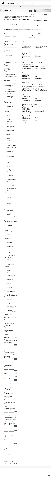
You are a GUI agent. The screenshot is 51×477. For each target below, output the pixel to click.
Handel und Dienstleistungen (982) (11, 302)
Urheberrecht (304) (9, 203)
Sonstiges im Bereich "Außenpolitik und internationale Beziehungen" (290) (11, 99)
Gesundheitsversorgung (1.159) (10, 165)
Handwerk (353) (9, 303)
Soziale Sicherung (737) (8, 238)
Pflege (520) (8, 166)
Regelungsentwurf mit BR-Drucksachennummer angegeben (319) (11, 321)
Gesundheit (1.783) (7, 161)
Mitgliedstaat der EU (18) (8, 405)
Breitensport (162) (9, 251)
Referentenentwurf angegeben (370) (9, 323)
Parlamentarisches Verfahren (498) (11, 112)
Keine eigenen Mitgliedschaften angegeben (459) (11, 340)
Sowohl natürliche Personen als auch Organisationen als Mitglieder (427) (9, 353)
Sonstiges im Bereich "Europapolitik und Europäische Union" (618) (11, 145)
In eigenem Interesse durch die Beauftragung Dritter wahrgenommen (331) (10, 74)
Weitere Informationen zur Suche (30, 16)
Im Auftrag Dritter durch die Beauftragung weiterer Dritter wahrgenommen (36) (11, 77)
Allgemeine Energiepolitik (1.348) (11, 126)
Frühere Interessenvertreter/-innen (9, 44)
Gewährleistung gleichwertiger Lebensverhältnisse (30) (10, 121)
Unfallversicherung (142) (10, 246)
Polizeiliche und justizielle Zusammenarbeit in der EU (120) (12, 143)
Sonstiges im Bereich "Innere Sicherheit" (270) (11, 180)
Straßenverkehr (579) (9, 284)
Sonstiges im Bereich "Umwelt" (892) (11, 275)
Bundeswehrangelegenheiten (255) (11, 291)
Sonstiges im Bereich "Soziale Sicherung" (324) (11, 248)
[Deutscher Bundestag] (8, 3)
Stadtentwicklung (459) (9, 225)
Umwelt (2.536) (7, 266)
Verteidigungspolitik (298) (10, 294)
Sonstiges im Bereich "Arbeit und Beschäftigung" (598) (10, 89)
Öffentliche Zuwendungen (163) (9, 387)
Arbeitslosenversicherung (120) (10, 239)
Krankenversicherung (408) (10, 242)
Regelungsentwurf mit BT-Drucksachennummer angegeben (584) (10, 319)
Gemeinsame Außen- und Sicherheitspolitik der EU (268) (12, 140)
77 (8, 463)
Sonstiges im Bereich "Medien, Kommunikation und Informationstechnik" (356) (11, 207)
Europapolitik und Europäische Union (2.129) (10, 135)
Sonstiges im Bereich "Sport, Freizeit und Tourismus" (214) (11, 255)
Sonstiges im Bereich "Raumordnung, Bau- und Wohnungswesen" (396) (12, 228)
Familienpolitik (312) (9, 150)
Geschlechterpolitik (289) (10, 151)
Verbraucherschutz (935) (10, 307)
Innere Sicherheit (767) (8, 169)
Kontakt (38, 6)
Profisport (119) (8, 252)
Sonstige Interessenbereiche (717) (9, 314)
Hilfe (2, 470)
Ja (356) (6, 448)
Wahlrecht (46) (8, 115)
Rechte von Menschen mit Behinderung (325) (11, 154)
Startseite (3, 6)
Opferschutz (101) (9, 176)
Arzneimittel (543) (9, 162)
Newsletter (7, 470)
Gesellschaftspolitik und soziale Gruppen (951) (10, 147)
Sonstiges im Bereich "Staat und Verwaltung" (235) (10, 264)
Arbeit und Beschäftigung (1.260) (9, 85)
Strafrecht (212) (8, 234)
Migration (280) (8, 214)
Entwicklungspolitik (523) (8, 134)
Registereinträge (18, 6)
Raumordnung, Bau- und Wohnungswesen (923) (11, 221)
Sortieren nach (39, 33)
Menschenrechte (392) (9, 97)
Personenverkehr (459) (9, 280)
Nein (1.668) (6, 65)
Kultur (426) (6, 181)
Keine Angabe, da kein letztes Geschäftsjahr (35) (11, 421)
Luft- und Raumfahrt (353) (10, 279)
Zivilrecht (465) (8, 235)
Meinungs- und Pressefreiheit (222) (11, 202)
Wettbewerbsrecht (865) (9, 310)
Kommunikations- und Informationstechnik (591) (12, 199)
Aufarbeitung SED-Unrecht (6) (10, 119)
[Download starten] (46, 20)
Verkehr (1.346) (7, 276)
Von (4, 343)
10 (36, 25)
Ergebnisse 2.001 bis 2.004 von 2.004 (8, 461)
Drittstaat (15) (6, 406)
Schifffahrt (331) (9, 283)
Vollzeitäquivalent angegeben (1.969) (9, 365)
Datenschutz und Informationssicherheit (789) (11, 194)
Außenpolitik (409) (9, 93)
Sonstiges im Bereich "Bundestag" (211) (11, 116)
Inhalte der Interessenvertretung (29, 6)
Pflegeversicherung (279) (10, 243)
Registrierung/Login (45, 6)
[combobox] (36, 14)
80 (14, 463)
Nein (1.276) (6, 334)
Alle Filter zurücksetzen (7, 36)
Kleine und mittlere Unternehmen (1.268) (11, 306)
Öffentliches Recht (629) (9, 231)
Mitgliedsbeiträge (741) (8, 390)
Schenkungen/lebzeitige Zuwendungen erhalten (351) (11, 417)
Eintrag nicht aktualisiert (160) (8, 454)
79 (12, 463)
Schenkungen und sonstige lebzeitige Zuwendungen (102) (9, 389)
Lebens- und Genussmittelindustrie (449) (11, 188)
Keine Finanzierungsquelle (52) (9, 393)
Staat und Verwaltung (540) (8, 257)
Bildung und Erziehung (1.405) (8, 102)
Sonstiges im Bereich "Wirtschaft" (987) (11, 311)
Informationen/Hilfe (10, 6)
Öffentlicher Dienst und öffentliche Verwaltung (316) (11, 259)
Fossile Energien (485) (9, 131)
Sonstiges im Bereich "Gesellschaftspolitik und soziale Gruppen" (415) (12, 159)
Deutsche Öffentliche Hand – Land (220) (10, 401)
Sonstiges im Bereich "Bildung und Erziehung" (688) (11, 109)
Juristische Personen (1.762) (8, 50)
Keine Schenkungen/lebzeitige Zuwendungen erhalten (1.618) (10, 420)
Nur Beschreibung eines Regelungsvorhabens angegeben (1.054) (10, 325)
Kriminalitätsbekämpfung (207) (10, 175)
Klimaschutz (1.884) (9, 270)
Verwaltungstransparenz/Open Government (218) (12, 262)
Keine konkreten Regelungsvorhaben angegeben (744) (11, 327)
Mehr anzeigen (25, 44)
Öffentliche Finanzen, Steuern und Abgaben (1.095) (10, 218)
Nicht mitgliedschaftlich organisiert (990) (10, 354)
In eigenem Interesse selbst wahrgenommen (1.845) (10, 71)
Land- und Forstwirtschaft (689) (10, 185)
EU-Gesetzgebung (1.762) (10, 138)
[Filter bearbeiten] (16, 29)
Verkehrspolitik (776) (9, 287)
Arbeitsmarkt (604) (9, 86)
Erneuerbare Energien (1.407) (10, 130)
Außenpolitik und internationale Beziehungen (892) (10, 92)
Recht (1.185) (6, 230)
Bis (9, 343)
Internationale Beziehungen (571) (11, 96)
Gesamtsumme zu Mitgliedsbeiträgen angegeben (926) (11, 436)
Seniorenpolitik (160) (9, 157)
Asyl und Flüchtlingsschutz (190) (10, 210)
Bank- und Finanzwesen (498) (10, 299)
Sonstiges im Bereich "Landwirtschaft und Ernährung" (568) (12, 190)
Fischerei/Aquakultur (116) (10, 184)
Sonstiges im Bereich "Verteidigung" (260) (12, 295)
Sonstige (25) (6, 56)
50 (39, 25)
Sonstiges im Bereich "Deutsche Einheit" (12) (11, 123)
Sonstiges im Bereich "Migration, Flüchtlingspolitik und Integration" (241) (11, 216)
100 (40, 25)
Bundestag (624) (7, 111)
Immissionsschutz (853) (9, 269)
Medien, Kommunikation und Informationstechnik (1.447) (11, 192)
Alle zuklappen (14, 36)
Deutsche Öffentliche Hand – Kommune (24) (10, 402)
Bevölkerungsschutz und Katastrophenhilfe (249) (12, 171)
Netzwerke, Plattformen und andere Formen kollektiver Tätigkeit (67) (10, 53)
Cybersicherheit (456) (9, 172)
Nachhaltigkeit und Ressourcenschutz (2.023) (11, 272)
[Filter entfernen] (17, 29)
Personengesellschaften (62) (8, 55)
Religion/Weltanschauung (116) (10, 156)
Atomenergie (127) (9, 127)
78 (10, 463)
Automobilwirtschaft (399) (10, 298)
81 (16, 463)
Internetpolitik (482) (9, 197)
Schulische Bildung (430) (10, 106)
